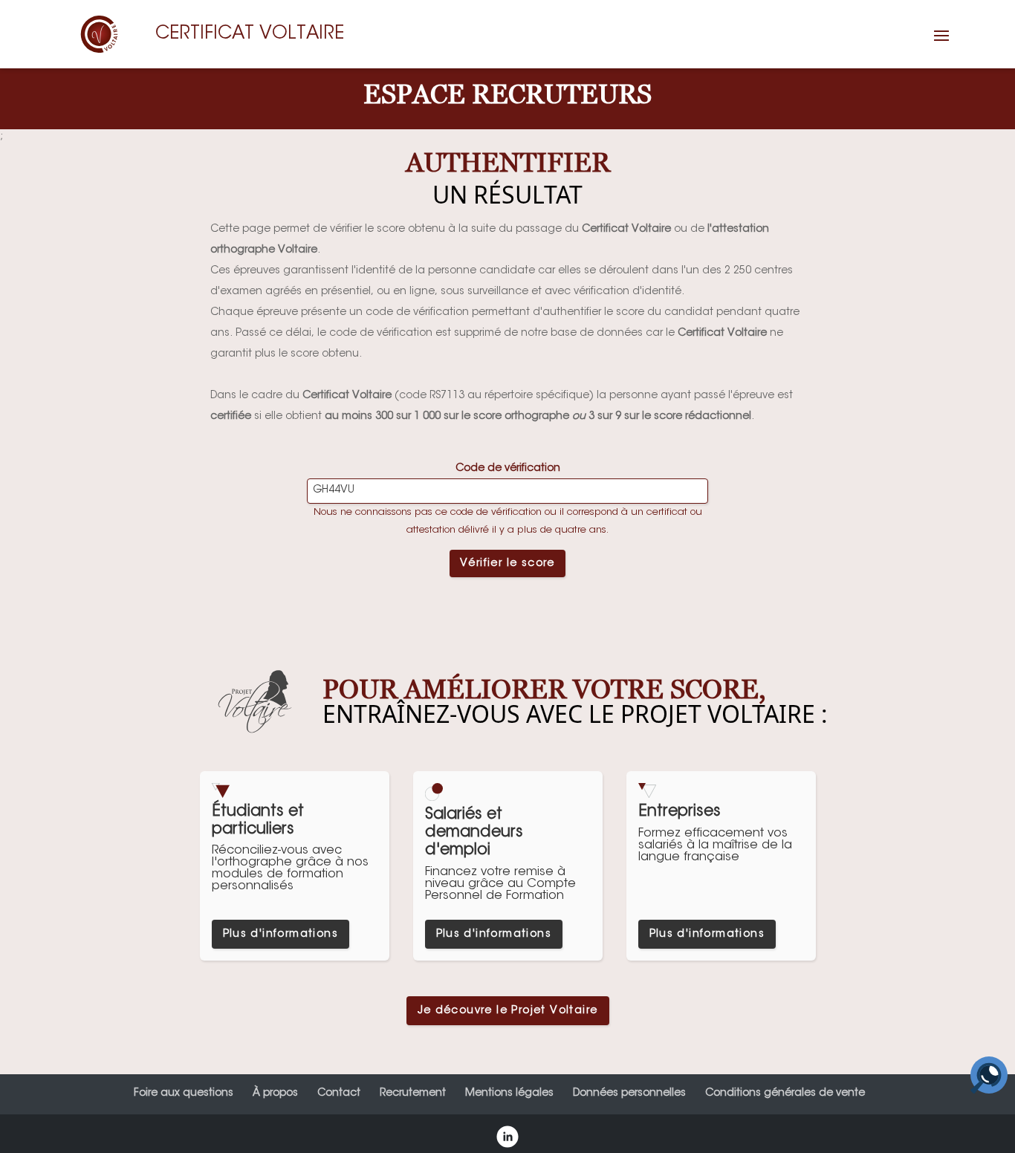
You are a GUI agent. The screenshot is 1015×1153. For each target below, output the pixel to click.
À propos (275, 1093)
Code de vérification (507, 469)
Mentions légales (509, 1093)
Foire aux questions (183, 1093)
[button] (941, 45)
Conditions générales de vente (785, 1093)
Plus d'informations (281, 934)
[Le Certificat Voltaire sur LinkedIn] (507, 1139)
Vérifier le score (507, 564)
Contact (338, 1093)
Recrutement (413, 1093)
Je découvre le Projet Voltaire (508, 1011)
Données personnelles (629, 1093)
